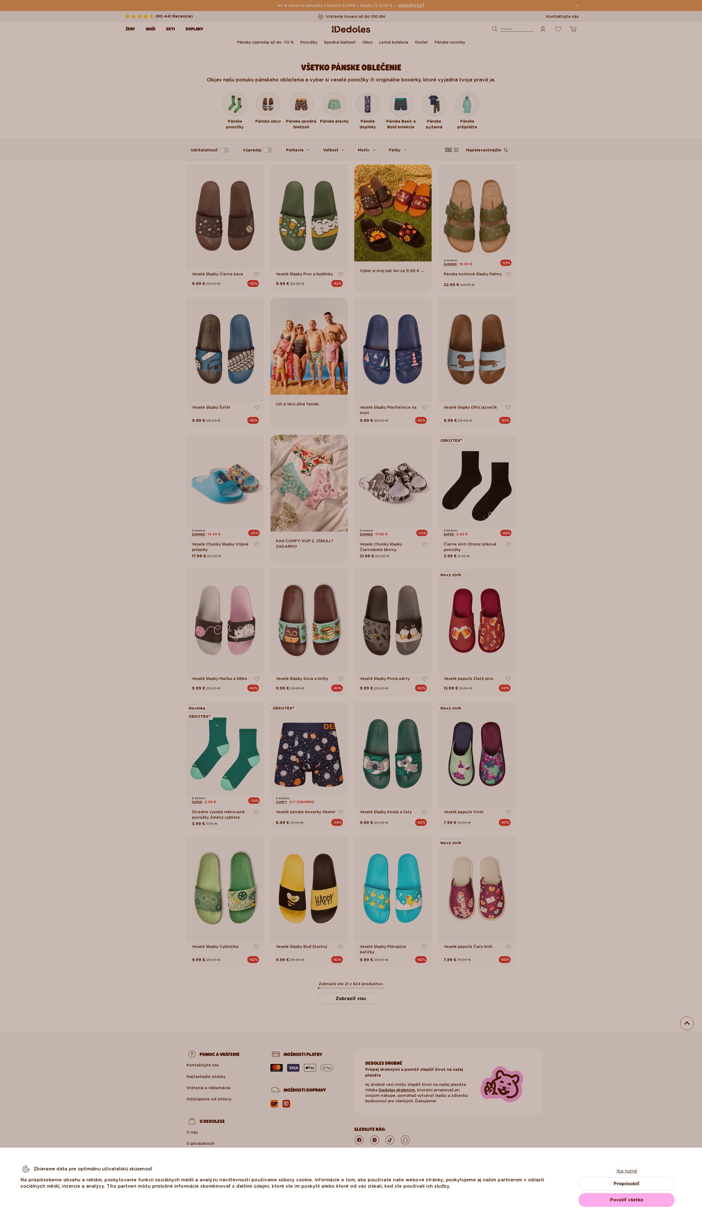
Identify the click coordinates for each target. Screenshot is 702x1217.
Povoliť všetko (626, 1199)
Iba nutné (626, 1171)
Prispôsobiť (626, 1183)
